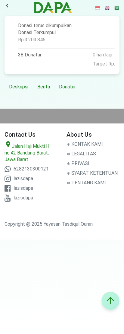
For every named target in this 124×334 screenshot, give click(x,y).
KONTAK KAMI (85, 144)
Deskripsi (18, 87)
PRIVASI (78, 163)
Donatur (67, 87)
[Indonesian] (98, 8)
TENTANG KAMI (86, 183)
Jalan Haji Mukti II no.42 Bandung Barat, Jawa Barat (27, 152)
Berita (43, 87)
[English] (107, 8)
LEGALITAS (81, 154)
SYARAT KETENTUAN (92, 173)
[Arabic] (117, 8)
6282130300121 (30, 169)
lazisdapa (22, 178)
